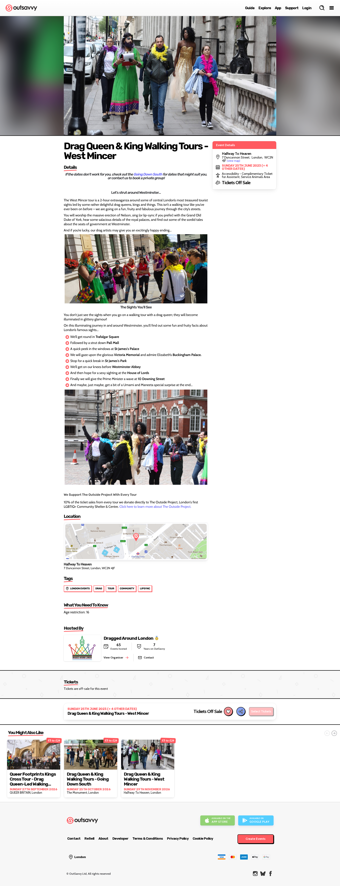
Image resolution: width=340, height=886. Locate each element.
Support (291, 8)
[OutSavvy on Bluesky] (263, 873)
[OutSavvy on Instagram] (255, 873)
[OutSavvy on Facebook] (270, 873)
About (103, 838)
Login (306, 8)
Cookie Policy (203, 838)
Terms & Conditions (147, 838)
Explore (265, 8)
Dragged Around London (128, 638)
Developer (120, 838)
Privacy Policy (178, 838)
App (278, 8)
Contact (73, 838)
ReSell (89, 838)
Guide (250, 8)
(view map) (233, 160)
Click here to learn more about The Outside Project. (155, 507)
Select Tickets (261, 712)
